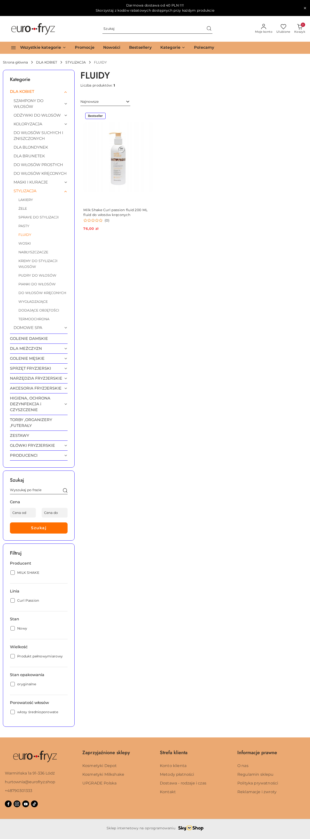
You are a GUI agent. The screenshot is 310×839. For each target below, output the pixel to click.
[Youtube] (25, 803)
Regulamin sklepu (255, 774)
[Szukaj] (65, 491)
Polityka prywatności (257, 783)
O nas (242, 765)
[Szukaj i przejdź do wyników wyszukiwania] (209, 28)
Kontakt (168, 792)
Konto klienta (173, 765)
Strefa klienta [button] (173, 752)
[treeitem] (39, 91)
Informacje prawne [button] (257, 752)
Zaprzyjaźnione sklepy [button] (106, 752)
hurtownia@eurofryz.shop (30, 782)
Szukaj (38, 528)
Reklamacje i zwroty (257, 792)
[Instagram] (17, 803)
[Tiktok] (34, 803)
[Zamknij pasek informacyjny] (305, 8)
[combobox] (105, 102)
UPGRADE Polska (99, 783)
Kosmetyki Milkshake (103, 774)
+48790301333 (18, 790)
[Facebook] (8, 803)
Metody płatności (177, 774)
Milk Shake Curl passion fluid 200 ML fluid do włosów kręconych (115, 212)
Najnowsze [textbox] (89, 101)
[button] (172, 48)
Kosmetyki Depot (99, 765)
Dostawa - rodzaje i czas (183, 783)
